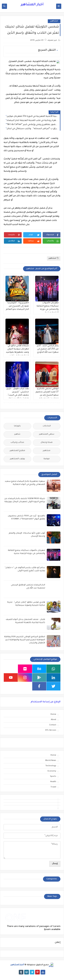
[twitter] (53, 686)
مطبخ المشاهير (17, 451)
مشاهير (54, 21)
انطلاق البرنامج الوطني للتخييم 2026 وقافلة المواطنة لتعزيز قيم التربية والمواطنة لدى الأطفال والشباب (24, 640)
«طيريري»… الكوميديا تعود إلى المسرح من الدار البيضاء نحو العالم (17, 306)
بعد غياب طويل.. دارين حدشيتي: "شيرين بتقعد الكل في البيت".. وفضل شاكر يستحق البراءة (17, 395)
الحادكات (47, 426)
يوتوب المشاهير (17, 459)
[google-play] (39, 677)
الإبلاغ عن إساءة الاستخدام (45, 702)
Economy (52, 771)
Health (53, 782)
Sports (53, 776)
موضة (47, 459)
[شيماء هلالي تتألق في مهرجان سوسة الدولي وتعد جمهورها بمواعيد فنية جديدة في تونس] (17, 331)
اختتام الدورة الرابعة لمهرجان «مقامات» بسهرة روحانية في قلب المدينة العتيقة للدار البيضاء (32, 120)
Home (53, 714)
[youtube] (11, 677)
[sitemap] (43, 972)
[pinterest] (37, 972)
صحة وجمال (47, 442)
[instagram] (25, 677)
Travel (53, 787)
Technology (50, 766)
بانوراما (17, 426)
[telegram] (32, 972)
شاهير (17, 434)
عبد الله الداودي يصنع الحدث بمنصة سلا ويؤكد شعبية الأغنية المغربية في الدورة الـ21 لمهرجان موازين (32, 116)
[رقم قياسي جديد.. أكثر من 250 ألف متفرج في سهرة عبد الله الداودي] (47, 331)
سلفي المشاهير (46, 434)
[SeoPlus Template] (51, 965)
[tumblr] (21, 972)
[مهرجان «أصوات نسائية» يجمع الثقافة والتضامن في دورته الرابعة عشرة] (47, 288)
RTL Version (50, 730)
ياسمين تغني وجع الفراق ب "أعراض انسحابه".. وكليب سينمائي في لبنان (32, 129)
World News (50, 761)
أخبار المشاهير (32, 5)
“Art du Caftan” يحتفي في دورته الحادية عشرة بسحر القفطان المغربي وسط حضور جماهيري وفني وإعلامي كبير (32, 124)
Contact (52, 725)
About (53, 720)
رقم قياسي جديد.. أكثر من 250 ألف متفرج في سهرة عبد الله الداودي (48, 349)
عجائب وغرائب (17, 442)
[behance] (39, 668)
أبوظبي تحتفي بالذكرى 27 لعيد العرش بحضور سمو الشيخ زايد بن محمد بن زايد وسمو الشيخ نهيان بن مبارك (47, 395)
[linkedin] (53, 677)
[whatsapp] (53, 668)
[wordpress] (26, 972)
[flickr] (25, 668)
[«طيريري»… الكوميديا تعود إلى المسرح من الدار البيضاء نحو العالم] (17, 288)
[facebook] (39, 686)
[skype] (11, 668)
